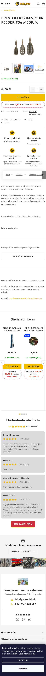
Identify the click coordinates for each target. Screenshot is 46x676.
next (44, 363)
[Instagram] (23, 619)
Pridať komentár (23, 256)
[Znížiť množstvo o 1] (33, 89)
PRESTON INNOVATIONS (35, 113)
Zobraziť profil (21, 551)
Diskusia (19, 174)
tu (34, 653)
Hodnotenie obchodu (23, 420)
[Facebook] (17, 619)
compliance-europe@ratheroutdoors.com (25, 298)
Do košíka (23, 97)
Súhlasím (23, 668)
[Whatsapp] (29, 619)
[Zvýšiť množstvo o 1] (41, 89)
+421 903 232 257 (25, 603)
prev (2, 363)
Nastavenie (23, 659)
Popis (8, 174)
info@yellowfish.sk (25, 599)
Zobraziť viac (23, 524)
